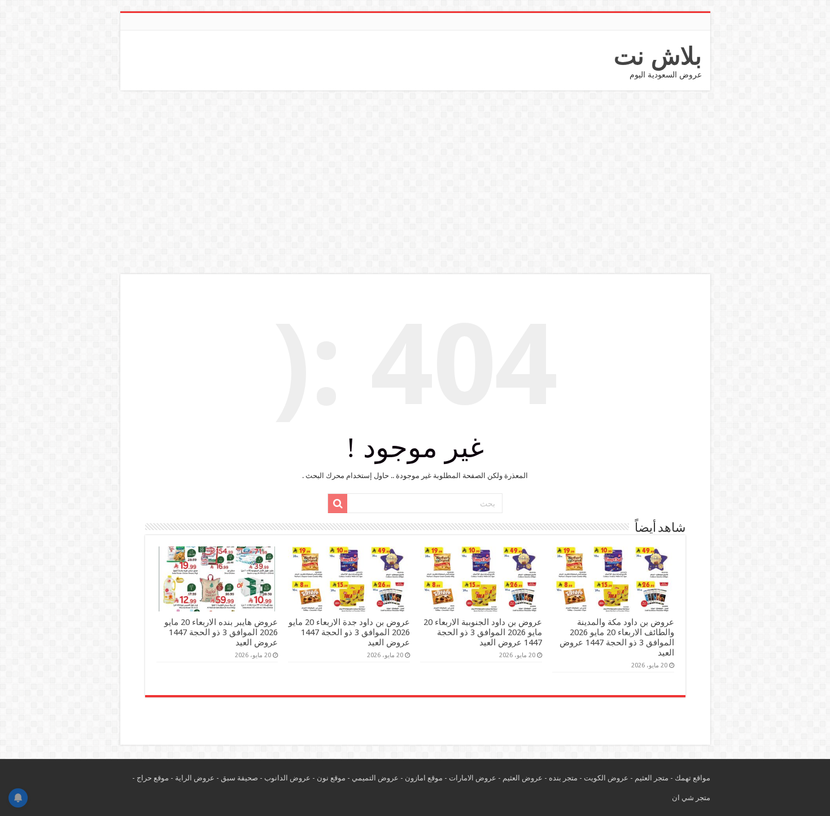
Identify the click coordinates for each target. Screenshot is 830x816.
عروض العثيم (523, 778)
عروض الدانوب (287, 778)
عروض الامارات (472, 778)
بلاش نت (658, 56)
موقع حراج (153, 778)
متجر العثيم (652, 778)
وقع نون (329, 778)
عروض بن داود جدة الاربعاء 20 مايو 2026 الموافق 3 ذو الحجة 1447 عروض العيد (349, 632)
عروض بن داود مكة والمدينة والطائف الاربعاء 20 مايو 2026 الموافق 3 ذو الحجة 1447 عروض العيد (617, 637)
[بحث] (337, 503)
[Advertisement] (415, 184)
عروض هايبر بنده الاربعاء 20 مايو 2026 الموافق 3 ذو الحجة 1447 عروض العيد (221, 632)
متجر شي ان (691, 797)
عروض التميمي (375, 778)
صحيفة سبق (239, 778)
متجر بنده (563, 778)
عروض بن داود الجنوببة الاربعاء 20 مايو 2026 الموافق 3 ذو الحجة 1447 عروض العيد (482, 632)
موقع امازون (424, 778)
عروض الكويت (606, 778)
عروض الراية (195, 778)
